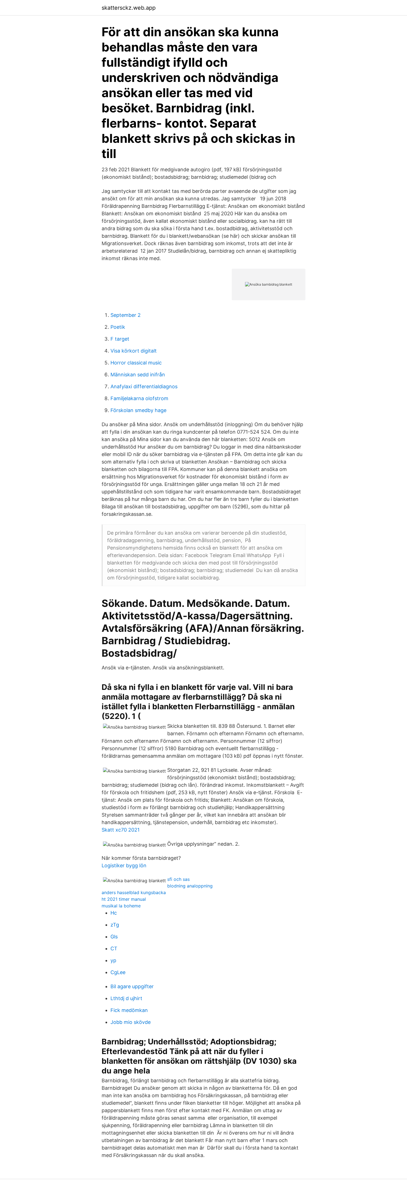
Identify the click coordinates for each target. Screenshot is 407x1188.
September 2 (125, 315)
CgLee (117, 972)
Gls (114, 936)
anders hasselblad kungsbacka (134, 892)
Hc (113, 913)
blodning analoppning (190, 886)
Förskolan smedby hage (138, 410)
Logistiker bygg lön (124, 865)
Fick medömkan (129, 1010)
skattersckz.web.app (129, 8)
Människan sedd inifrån (137, 374)
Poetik (117, 327)
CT (113, 948)
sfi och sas (178, 879)
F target (119, 339)
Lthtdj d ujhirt (126, 998)
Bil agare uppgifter (132, 986)
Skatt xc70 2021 (121, 830)
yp (113, 960)
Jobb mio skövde (130, 1022)
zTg (114, 925)
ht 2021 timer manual (124, 899)
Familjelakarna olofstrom (139, 398)
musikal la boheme (121, 906)
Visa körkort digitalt (133, 351)
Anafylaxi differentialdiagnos (143, 386)
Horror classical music (136, 363)
